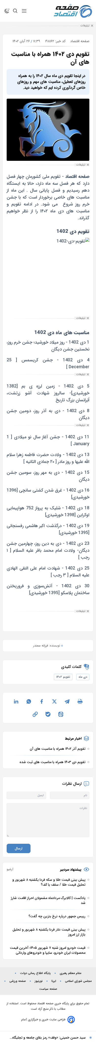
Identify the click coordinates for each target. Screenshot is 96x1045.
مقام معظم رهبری (70, 973)
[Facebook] (42, 701)
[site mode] (7, 11)
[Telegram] (67, 701)
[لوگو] (73, 11)
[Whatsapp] (29, 701)
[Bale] (48, 714)
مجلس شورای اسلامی (78, 981)
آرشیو (10, 869)
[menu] (24, 10)
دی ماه (83, 677)
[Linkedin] (16, 701)
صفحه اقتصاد (79, 41)
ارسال (18, 848)
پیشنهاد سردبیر (70, 869)
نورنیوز (39, 981)
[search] (15, 10)
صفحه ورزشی (17, 981)
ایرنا (53, 981)
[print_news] (80, 701)
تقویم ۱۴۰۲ (63, 677)
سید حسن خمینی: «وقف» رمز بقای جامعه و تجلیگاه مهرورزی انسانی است (49, 1037)
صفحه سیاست (48, 989)
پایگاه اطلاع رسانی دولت (35, 973)
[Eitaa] (61, 714)
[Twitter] (54, 701)
